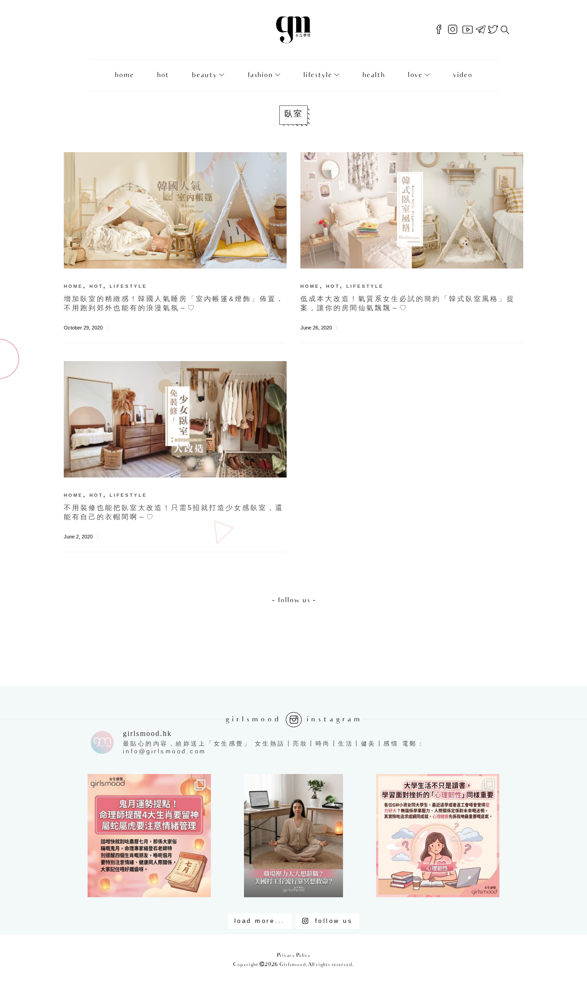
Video (462, 75)
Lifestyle (317, 75)
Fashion (260, 75)
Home (124, 75)
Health (373, 75)
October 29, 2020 (83, 327)
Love (415, 75)
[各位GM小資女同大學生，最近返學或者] (437, 835)
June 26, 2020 (316, 327)
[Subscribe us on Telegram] (481, 30)
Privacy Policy (293, 955)
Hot (163, 75)
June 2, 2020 (78, 536)
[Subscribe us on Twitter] (493, 30)
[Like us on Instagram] (452, 30)
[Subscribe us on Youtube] (467, 30)
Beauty (204, 75)
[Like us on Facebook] (439, 30)
